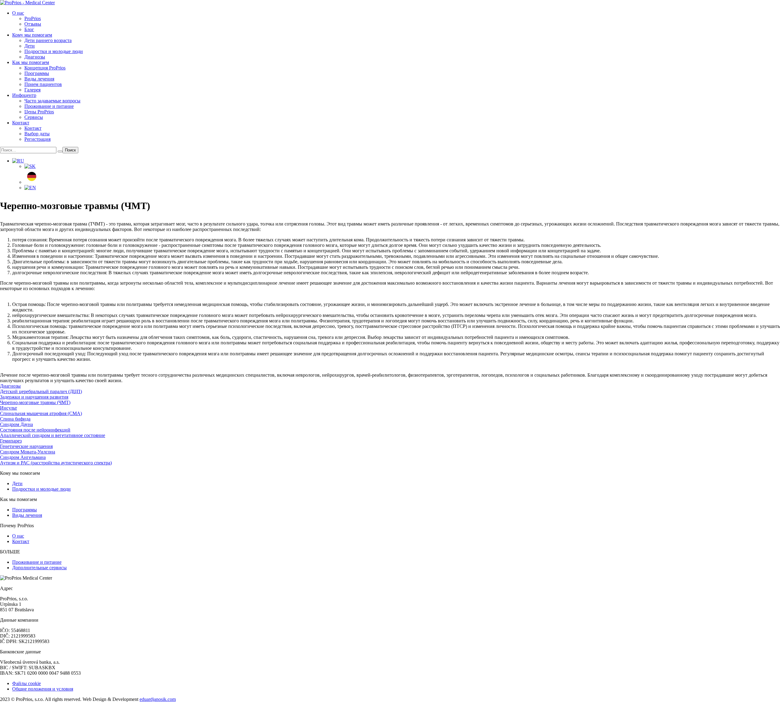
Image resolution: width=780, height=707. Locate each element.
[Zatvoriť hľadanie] (60, 151)
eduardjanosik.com (158, 699)
